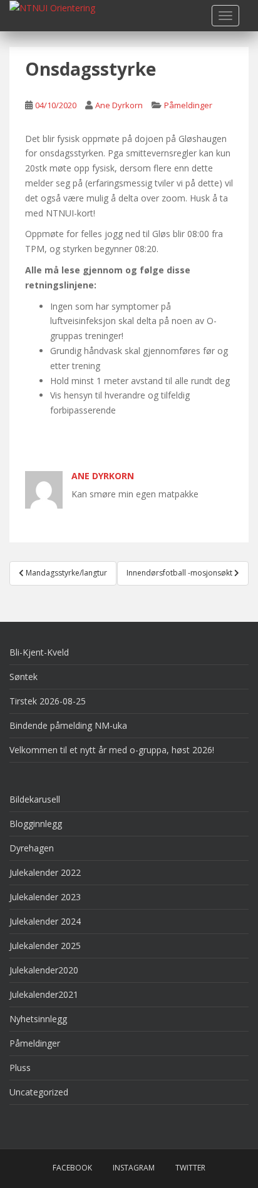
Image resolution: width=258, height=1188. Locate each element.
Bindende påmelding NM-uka (68, 725)
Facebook (72, 1167)
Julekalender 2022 (45, 872)
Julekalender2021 (43, 994)
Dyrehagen (31, 848)
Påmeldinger (188, 105)
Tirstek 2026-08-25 (47, 701)
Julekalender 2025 (45, 946)
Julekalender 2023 (45, 897)
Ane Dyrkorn (119, 105)
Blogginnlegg (35, 824)
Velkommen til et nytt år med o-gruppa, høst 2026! (111, 750)
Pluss (20, 1068)
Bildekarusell (34, 799)
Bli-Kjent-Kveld (39, 652)
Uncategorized (38, 1092)
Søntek (23, 677)
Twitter (190, 1167)
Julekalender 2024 (45, 921)
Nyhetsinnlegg (38, 1019)
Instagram (134, 1167)
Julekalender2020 (43, 970)
